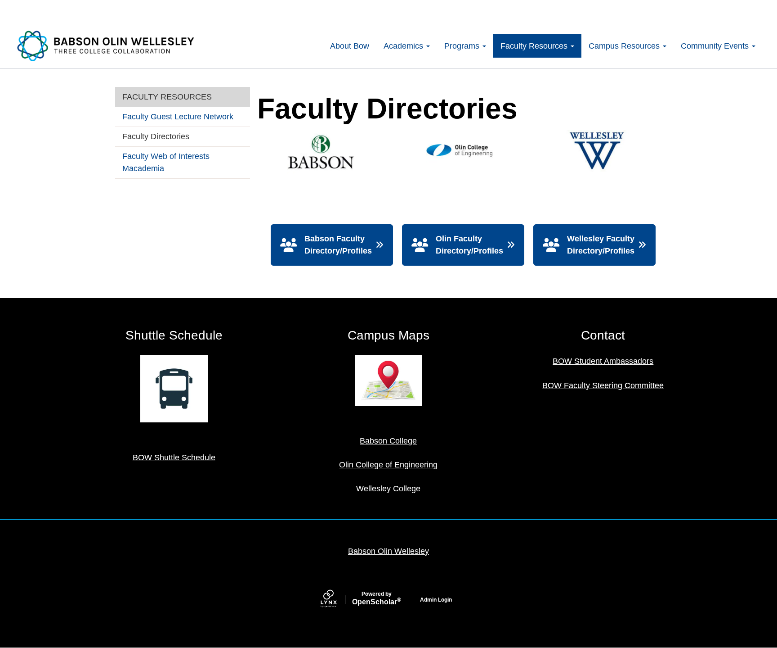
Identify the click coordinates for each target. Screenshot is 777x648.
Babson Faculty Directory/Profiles (338, 244)
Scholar (376, 598)
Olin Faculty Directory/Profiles (469, 244)
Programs (463, 45)
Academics (404, 45)
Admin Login (436, 600)
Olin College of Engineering (388, 464)
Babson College (388, 440)
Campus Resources (625, 45)
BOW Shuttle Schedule (174, 457)
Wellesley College (388, 488)
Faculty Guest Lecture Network (177, 116)
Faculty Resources (535, 45)
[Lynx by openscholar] (336, 599)
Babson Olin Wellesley (388, 551)
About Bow (349, 45)
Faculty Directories (155, 136)
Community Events (716, 45)
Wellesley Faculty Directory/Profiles (600, 244)
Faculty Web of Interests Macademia (166, 162)
